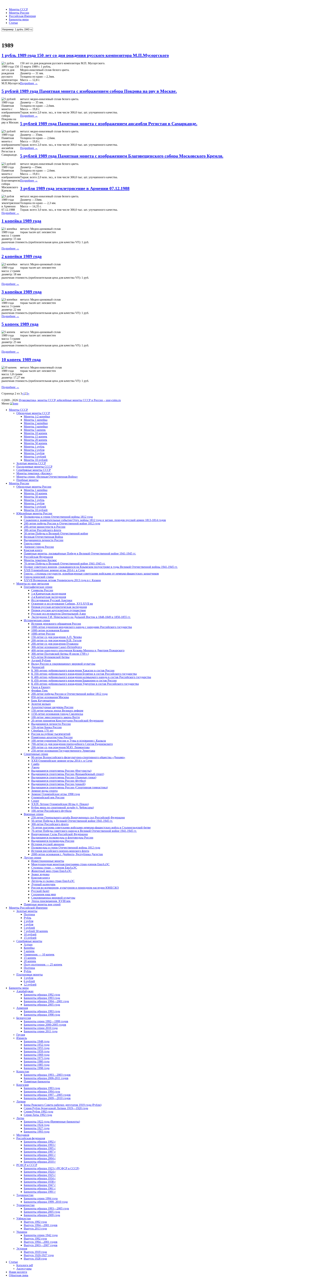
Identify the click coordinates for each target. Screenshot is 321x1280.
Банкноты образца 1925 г (40, 1175)
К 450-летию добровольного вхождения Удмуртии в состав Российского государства (85, 683)
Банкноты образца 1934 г (40, 1178)
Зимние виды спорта (44, 790)
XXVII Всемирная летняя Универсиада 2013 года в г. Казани (62, 580)
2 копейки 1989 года (21, 256)
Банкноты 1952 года (36, 1044)
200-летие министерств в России (44, 526)
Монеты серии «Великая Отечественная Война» (47, 476)
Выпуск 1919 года (35, 1251)
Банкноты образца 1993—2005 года (46, 1208)
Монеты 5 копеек (35, 429)
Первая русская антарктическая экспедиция (59, 607)
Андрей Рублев (41, 660)
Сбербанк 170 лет (42, 730)
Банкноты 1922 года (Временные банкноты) (52, 1121)
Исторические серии (37, 620)
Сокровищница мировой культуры (53, 897)
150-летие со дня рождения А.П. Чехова (56, 637)
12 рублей (30, 984)
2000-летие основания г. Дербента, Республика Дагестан (67, 854)
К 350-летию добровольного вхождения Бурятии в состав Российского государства (84, 673)
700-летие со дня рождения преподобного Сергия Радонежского (72, 744)
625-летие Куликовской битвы (50, 657)
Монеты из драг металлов (32, 583)
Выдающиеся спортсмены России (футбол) (58, 780)
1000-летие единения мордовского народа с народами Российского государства (81, 627)
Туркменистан (25, 1205)
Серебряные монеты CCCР (33, 470)
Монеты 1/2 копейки (37, 416)
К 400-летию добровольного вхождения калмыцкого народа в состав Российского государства (91, 677)
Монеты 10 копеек (35, 433)
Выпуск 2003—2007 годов (40, 1245)
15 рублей (30, 937)
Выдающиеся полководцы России (52, 840)
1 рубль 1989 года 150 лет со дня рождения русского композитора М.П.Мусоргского (85, 55)
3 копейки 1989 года (21, 291)
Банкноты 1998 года (36, 1068)
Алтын (28, 944)
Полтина (29, 914)
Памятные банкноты (37, 1081)
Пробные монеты (27, 480)
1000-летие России (43, 633)
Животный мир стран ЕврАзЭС (51, 871)
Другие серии (32, 857)
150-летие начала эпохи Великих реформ (57, 710)
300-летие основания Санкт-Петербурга (56, 647)
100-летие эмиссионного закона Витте (55, 717)
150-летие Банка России (46, 727)
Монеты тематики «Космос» (34, 473)
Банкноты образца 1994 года (42, 1091)
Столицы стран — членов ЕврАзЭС (54, 867)
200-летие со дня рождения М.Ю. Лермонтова (60, 747)
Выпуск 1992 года (35, 1221)
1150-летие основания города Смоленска (57, 713)
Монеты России (19, 12)
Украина (21, 1231)
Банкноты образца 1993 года (42, 997)
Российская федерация (30, 1138)
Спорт (35, 800)
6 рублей (29, 981)
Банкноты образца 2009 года (42, 1215)
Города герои (32, 543)
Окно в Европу (41, 687)
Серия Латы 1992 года (38, 1114)
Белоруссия (23, 1018)
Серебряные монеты (29, 941)
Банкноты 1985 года (36, 1064)
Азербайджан (24, 991)
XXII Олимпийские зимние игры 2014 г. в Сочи (54, 570)
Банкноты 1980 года (36, 1061)
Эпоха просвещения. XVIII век (51, 901)
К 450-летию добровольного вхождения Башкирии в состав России (74, 680)
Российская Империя (22, 16)
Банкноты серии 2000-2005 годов (45, 1024)
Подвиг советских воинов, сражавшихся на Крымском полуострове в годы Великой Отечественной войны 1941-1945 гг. (101, 566)
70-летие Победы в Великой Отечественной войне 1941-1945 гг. (64, 563)
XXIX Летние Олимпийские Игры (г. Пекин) (60, 804)
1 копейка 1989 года (21, 221)
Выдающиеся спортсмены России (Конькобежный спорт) (67, 774)
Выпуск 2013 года (35, 1228)
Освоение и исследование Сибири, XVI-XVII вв (62, 603)
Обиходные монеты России (33, 486)
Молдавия (22, 1134)
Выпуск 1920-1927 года (39, 1255)
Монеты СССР (18, 9)
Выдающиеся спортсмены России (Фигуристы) (61, 770)
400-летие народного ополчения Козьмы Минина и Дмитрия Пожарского (77, 650)
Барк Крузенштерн (43, 700)
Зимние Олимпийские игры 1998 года (55, 794)
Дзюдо (35, 767)
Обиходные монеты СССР (33, 413)
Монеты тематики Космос (40, 560)
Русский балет (40, 891)
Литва (20, 1118)
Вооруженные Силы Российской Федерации (59, 834)
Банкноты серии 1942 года (41, 1235)
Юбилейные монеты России (34, 513)
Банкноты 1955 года (36, 1048)
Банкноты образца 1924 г (40, 1171)
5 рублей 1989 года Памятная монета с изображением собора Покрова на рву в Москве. (89, 91)
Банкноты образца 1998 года (42, 1014)
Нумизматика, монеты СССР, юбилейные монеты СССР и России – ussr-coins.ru (70, 400)
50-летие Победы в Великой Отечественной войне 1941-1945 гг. (72, 820)
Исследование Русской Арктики (51, 600)
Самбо (35, 764)
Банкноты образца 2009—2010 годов (47, 1098)
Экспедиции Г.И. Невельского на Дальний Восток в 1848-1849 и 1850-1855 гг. (81, 617)
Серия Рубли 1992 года (38, 1111)
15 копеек (30, 957)
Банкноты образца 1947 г (40, 1185)
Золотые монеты (26, 911)
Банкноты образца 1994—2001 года (46, 1001)
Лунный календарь (43, 884)
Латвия (20, 1101)
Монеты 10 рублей (36, 460)
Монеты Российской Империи (28, 907)
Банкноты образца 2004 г (40, 1158)
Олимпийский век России (47, 797)
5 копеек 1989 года (19, 324)
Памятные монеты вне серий (42, 904)
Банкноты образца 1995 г (40, 1148)
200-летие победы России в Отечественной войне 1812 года (62, 523)
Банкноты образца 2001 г (40, 1155)
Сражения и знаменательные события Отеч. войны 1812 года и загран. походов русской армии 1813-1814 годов (95, 520)
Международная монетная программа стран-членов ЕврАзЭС (70, 864)
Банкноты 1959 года (36, 1051)
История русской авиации (47, 844)
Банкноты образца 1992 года (42, 994)
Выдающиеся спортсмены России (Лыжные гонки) (63, 777)
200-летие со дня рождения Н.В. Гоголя (56, 640)
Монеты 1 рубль (34, 446)
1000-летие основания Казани (50, 630)
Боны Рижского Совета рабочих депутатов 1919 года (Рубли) (62, 1104)
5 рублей (29, 927)
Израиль (21, 1038)
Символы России (42, 590)
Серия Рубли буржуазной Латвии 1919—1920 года (56, 1108)
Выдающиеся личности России (43, 540)
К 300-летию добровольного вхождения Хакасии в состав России (72, 670)
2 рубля (28, 921)
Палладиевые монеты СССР (34, 466)
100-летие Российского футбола (51, 810)
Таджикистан (24, 1195)
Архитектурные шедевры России (52, 707)
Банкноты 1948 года (36, 1041)
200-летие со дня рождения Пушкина (54, 643)
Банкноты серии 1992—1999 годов (46, 1021)
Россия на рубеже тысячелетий (50, 734)
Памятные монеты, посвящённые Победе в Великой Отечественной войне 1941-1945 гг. (80, 553)
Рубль (27, 917)
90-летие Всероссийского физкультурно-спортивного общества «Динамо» (78, 757)
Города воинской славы (39, 576)
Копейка (29, 947)
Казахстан (22, 1071)
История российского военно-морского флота (60, 850)
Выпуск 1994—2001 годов (40, 1225)
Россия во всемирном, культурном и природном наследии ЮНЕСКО (75, 887)
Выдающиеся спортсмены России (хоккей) (58, 784)
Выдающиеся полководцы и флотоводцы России (62, 837)
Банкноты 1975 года (36, 1058)
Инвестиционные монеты (47, 860)
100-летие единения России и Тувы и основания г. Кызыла (68, 740)
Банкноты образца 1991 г (40, 1191)
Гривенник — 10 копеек (39, 954)
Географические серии (38, 586)
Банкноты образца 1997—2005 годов (47, 1094)
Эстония (21, 1248)
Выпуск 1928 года (35, 1258)
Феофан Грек (39, 690)
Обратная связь (18, 1275)
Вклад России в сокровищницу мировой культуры (63, 663)
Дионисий (37, 667)
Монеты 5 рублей (35, 456)
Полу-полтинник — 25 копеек (43, 964)
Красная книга (33, 550)
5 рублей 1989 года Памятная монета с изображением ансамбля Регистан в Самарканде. (108, 123)
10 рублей (30, 934)
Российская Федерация (38, 556)
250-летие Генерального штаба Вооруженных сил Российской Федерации (78, 817)
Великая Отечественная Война (43, 536)
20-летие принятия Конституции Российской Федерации (67, 720)
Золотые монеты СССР (31, 463)
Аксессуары (24, 1268)
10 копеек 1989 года (21, 359)
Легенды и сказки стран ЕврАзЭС (53, 881)
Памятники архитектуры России (52, 737)
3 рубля (28, 924)
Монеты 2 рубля (34, 449)
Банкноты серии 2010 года (41, 1028)
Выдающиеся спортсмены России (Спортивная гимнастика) (69, 787)
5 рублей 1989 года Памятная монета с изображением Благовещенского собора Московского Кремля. (121, 156)
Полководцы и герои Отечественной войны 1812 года (58, 516)
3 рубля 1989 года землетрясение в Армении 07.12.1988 (74, 188)
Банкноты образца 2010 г (40, 1161)
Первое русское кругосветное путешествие (58, 610)
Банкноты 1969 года (36, 1054)
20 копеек (30, 961)
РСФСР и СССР (26, 1165)
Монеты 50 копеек (35, 443)
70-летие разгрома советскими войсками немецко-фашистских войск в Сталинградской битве (91, 827)
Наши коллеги (18, 1272)
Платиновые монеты (29, 974)
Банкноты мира (19, 19)
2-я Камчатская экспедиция (48, 597)
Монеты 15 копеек (35, 436)
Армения (22, 1008)
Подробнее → (29, 83)
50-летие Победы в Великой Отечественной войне (56, 533)
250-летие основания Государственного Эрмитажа (63, 750)
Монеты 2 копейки (36, 423)
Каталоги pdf (24, 1265)
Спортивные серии (36, 754)
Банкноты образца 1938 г (40, 1181)
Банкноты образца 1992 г (40, 1141)
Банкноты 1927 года (36, 1128)
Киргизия (22, 1084)
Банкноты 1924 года (36, 1124)
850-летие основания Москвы (50, 697)
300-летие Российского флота (42, 530)
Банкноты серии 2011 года (40, 1031)
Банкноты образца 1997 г (40, 1151)
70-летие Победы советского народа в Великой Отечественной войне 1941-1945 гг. (84, 830)
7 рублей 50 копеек (36, 931)
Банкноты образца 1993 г (40, 1145)
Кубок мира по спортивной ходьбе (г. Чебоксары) (62, 807)
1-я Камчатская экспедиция (48, 593)
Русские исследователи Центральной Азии (58, 613)
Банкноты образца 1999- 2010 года (46, 1201)
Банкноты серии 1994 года (41, 1198)
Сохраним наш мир (43, 894)
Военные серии (33, 814)
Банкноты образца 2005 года (42, 1004)
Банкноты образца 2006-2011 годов (46, 1078)
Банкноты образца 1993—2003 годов (47, 1074)
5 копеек (29, 951)
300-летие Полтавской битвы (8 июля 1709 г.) (60, 653)
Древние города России (39, 546)
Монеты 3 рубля (34, 453)
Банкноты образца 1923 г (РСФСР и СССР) (51, 1168)
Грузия (20, 1034)
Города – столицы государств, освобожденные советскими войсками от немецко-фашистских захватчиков (91, 573)
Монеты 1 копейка (35, 419)
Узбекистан (23, 1218)
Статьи (13, 22)
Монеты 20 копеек (35, 439)
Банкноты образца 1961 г (40, 1188)
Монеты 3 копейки (36, 426)
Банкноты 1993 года (36, 1131)
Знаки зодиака (40, 874)
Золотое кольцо (41, 703)
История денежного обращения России (56, 623)
